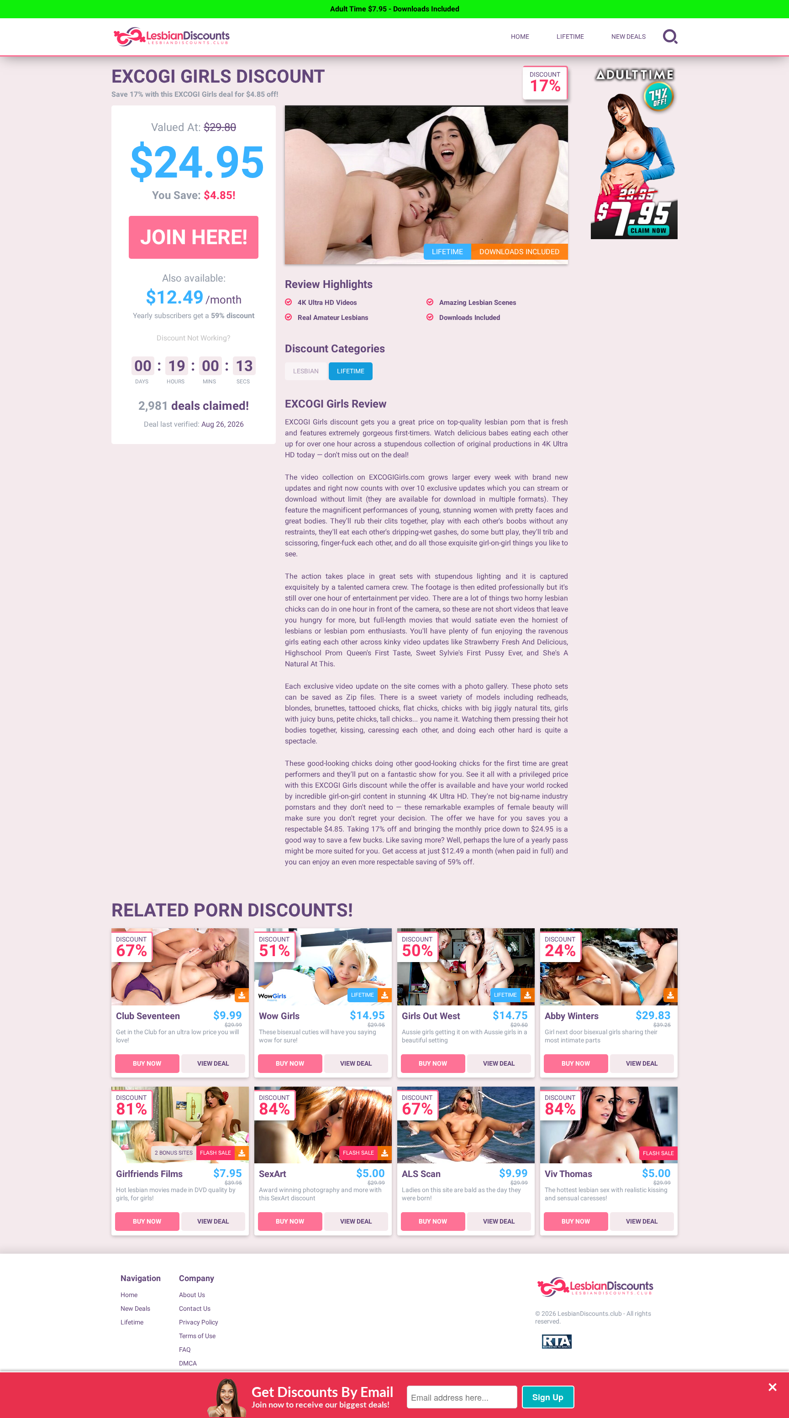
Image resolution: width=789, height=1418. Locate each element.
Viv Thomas (568, 1174)
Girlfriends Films (149, 1174)
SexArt (272, 1174)
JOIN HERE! (193, 237)
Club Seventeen (148, 1016)
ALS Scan (421, 1174)
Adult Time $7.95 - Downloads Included (394, 9)
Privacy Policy (198, 1322)
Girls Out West (431, 1016)
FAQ (185, 1349)
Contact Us (194, 1308)
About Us (192, 1294)
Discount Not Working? (194, 338)
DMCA (188, 1363)
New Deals (628, 36)
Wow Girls (279, 1016)
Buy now (147, 1063)
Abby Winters (572, 1016)
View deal (213, 1063)
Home (520, 36)
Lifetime (570, 36)
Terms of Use (197, 1336)
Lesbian (306, 371)
